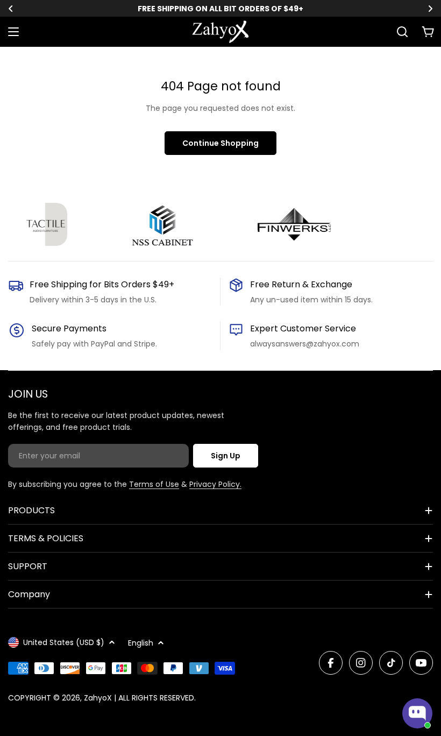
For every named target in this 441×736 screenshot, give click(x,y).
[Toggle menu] (13, 31)
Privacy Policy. (215, 484)
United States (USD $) (63, 642)
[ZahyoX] (40, 224)
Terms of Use (154, 484)
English (140, 643)
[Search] (402, 31)
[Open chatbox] (417, 713)
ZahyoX (98, 697)
